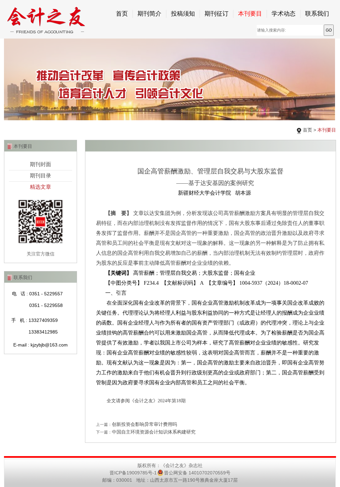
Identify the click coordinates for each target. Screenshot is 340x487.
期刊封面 (40, 164)
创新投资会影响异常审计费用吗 (144, 424)
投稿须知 (183, 13)
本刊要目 (250, 13)
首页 (122, 13)
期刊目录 (40, 175)
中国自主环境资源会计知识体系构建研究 (154, 432)
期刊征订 (216, 13)
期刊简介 (149, 13)
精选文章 (40, 187)
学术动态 (284, 13)
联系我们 (317, 13)
